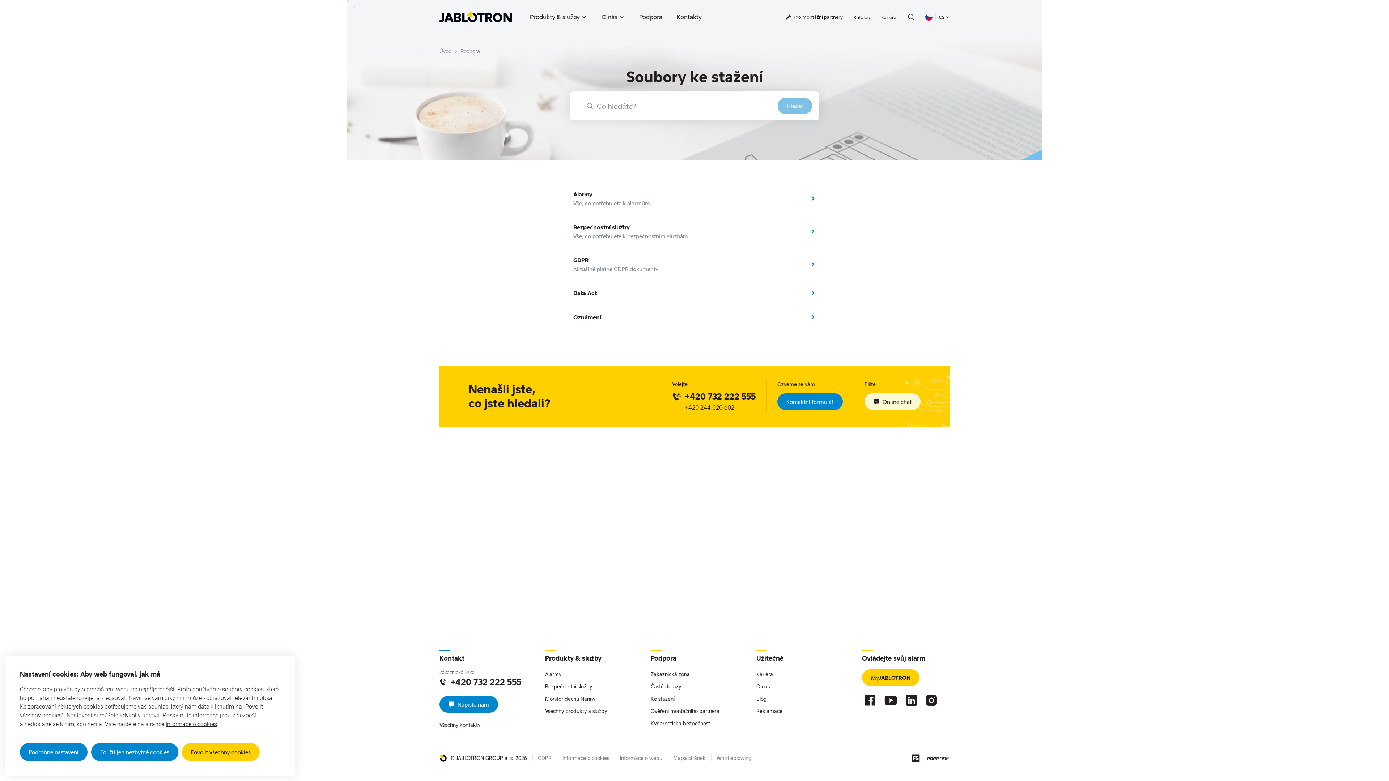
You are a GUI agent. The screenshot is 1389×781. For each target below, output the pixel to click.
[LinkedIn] (911, 700)
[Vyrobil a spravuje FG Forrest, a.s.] (916, 758)
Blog (761, 699)
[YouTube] (890, 700)
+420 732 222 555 (720, 396)
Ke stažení (663, 699)
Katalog (862, 17)
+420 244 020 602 (709, 407)
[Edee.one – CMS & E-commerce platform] (938, 758)
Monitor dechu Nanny (570, 699)
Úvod (445, 51)
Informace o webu (641, 758)
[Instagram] (931, 700)
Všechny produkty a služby (576, 711)
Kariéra (888, 17)
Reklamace (769, 711)
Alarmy (553, 674)
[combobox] (694, 105)
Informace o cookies (191, 724)
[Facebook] (870, 700)
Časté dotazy (666, 686)
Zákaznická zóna (670, 674)
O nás (609, 17)
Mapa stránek (689, 758)
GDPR (545, 758)
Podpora (650, 17)
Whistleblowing (734, 758)
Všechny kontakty (459, 725)
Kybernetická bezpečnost (680, 723)
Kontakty (689, 17)
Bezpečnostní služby (568, 686)
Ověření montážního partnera (685, 711)
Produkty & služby (555, 17)
